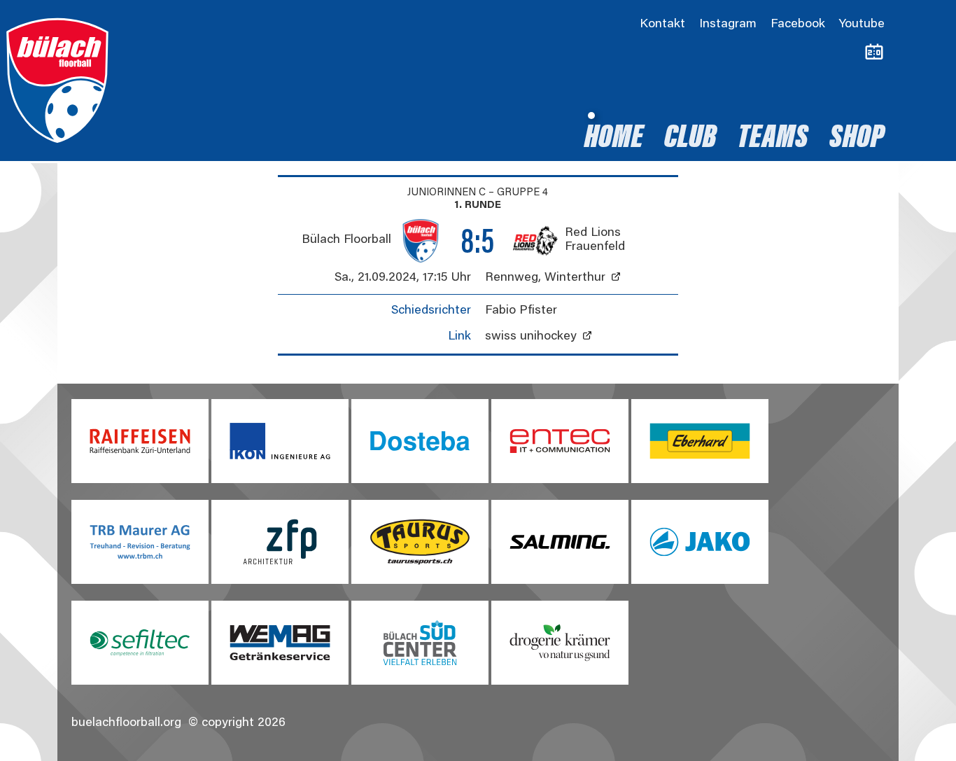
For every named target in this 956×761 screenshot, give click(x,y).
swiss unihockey (531, 336)
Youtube (862, 24)
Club (690, 139)
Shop (857, 139)
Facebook (798, 24)
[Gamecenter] (874, 52)
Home (613, 139)
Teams (773, 139)
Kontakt (662, 24)
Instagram (728, 24)
